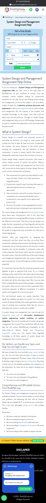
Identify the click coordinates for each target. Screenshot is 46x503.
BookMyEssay (9, 17)
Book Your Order (38, 441)
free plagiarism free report (27, 425)
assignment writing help (28, 361)
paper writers (33, 352)
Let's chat (24, 489)
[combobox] (7, 55)
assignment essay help (10, 315)
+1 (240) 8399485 (24, 1)
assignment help (25, 108)
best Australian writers (36, 212)
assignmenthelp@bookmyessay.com (24, 4)
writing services (28, 405)
